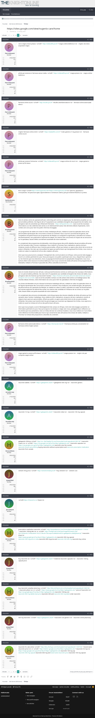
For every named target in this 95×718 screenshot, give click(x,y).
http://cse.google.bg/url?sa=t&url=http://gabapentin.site (36, 592)
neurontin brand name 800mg (28, 447)
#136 (91, 525)
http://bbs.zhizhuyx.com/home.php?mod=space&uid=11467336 (61, 647)
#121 (91, 39)
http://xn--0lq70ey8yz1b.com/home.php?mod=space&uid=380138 (58, 441)
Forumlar (6, 10)
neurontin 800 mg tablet (62, 594)
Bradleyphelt (10, 229)
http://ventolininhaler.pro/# (46, 471)
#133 (91, 437)
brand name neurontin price (59, 653)
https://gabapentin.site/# (44, 382)
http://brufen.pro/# (46, 102)
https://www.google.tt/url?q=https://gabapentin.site (58, 590)
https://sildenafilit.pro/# (61, 73)
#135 (91, 496)
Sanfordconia (10, 200)
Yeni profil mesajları (33, 699)
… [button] (11, 35)
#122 (91, 69)
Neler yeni (29, 692)
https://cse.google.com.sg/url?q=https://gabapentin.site (36, 445)
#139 (91, 613)
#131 (91, 378)
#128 (91, 268)
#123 (91, 98)
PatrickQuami (10, 53)
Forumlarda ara (15, 14)
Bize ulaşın (55, 687)
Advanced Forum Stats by (47, 716)
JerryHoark (10, 510)
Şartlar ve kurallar (64, 687)
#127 (91, 216)
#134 (91, 466)
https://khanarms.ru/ (30, 500)
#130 (91, 349)
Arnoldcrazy (10, 392)
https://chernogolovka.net (58, 190)
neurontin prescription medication (78, 447)
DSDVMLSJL (13, 31)
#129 (91, 319)
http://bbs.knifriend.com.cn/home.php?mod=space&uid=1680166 (68, 588)
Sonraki (25, 35)
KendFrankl (66, 708)
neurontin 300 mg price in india (28, 539)
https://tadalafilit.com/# (52, 132)
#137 (91, 554)
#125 (91, 157)
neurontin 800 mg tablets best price (29, 594)
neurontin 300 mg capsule (26, 653)
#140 (91, 643)
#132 (91, 408)
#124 (91, 127)
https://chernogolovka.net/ (40, 190)
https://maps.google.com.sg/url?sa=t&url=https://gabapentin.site (39, 651)
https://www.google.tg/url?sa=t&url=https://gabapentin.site (37, 537)
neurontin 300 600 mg (64, 539)
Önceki (5, 35)
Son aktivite (30, 703)
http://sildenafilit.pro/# (50, 44)
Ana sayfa (88, 687)
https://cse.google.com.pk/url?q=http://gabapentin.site (51, 443)
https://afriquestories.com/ (64, 224)
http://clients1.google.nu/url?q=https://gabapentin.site (57, 649)
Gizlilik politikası (75, 687)
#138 (91, 584)
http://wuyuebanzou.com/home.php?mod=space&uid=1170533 (67, 529)
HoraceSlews (9, 451)
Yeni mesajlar (6, 14)
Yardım (82, 687)
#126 (91, 186)
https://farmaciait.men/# (55, 324)
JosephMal (10, 480)
